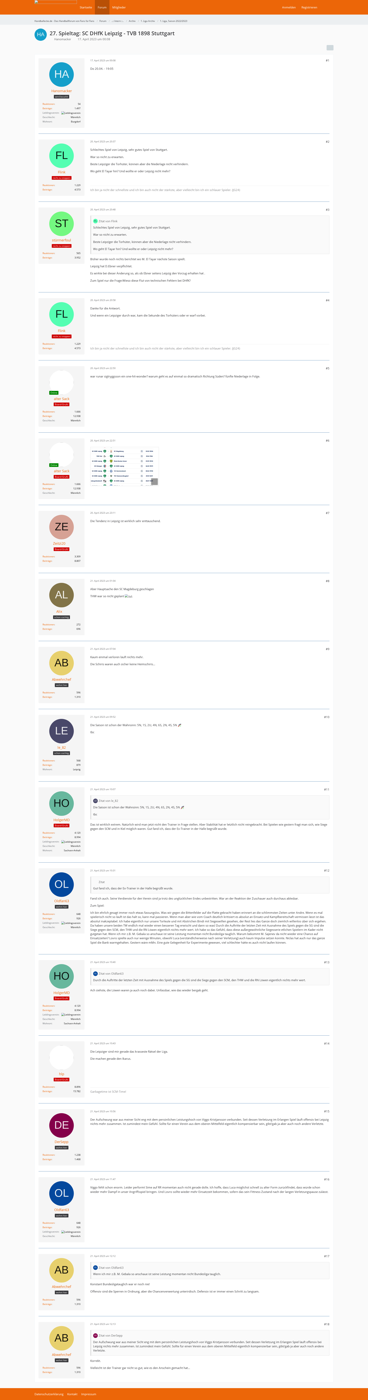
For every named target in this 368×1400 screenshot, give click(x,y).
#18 (326, 1324)
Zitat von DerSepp (110, 1335)
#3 (327, 210)
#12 (326, 870)
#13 (326, 962)
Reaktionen (48, 104)
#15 (326, 1111)
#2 (327, 142)
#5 (327, 368)
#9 (327, 649)
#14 (326, 1043)
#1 (327, 60)
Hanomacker (62, 39)
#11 (326, 789)
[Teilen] (330, 47)
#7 (327, 513)
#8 (327, 581)
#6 (327, 440)
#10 (326, 717)
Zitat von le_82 (108, 801)
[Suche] (327, 7)
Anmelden (289, 7)
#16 (326, 1179)
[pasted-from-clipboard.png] (124, 466)
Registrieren (309, 7)
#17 (326, 1256)
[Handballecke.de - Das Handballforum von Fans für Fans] (55, 10)
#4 (327, 300)
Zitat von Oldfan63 (111, 973)
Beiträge (47, 108)
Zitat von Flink (108, 221)
